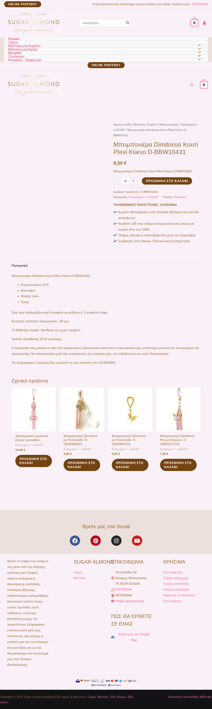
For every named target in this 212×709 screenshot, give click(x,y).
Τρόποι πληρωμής (175, 578)
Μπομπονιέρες (169, 124)
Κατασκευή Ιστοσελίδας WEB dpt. (190, 696)
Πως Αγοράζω (173, 572)
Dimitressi (180, 197)
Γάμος (92, 696)
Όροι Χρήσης (172, 601)
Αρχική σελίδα (122, 124)
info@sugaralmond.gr (129, 601)
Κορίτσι (152, 124)
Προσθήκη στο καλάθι (167, 181)
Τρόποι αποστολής (176, 583)
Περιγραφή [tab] (20, 265)
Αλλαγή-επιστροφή (176, 589)
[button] (22, 4)
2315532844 (199, 4)
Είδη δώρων (118, 696)
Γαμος (78, 572)
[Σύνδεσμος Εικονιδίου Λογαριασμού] (204, 23)
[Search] (127, 23)
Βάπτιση (139, 124)
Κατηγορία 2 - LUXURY (144, 197)
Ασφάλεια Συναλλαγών (179, 595)
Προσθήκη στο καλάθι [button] (33, 461)
